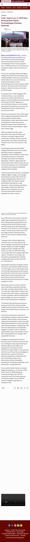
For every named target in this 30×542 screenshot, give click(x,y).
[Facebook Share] (15, 388)
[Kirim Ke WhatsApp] (27, 388)
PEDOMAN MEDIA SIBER (8, 533)
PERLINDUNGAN (10, 532)
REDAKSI (7, 530)
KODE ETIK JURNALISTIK (18, 530)
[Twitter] (12, 525)
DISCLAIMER (20, 532)
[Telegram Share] (24, 388)
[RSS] (21, 525)
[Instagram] (15, 525)
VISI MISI (22, 535)
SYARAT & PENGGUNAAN (12, 535)
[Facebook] (9, 525)
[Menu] (2, 4)
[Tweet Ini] (18, 388)
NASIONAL (3, 15)
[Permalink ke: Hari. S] (2, 29)
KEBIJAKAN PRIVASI (22, 533)
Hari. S (6, 28)
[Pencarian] (28, 4)
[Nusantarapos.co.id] (12, 4)
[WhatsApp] (18, 525)
